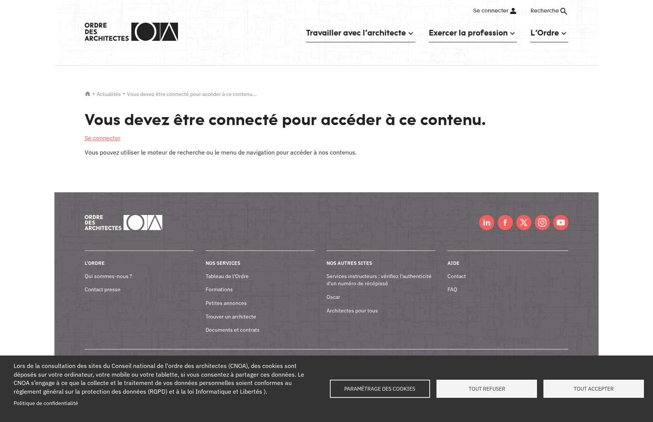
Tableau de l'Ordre (227, 276)
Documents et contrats (233, 329)
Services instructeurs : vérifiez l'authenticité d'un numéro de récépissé (379, 280)
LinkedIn (486, 222)
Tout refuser (487, 388)
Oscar (333, 297)
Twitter (523, 222)
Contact (456, 276)
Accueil (88, 93)
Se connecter (490, 11)
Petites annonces (226, 303)
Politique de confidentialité (46, 403)
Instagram (542, 222)
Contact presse (103, 289)
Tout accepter (594, 388)
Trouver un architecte (231, 316)
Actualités (109, 94)
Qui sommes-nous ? (108, 276)
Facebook (505, 222)
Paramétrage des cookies (379, 388)
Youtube (560, 222)
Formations (219, 289)
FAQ (452, 289)
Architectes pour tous (352, 310)
